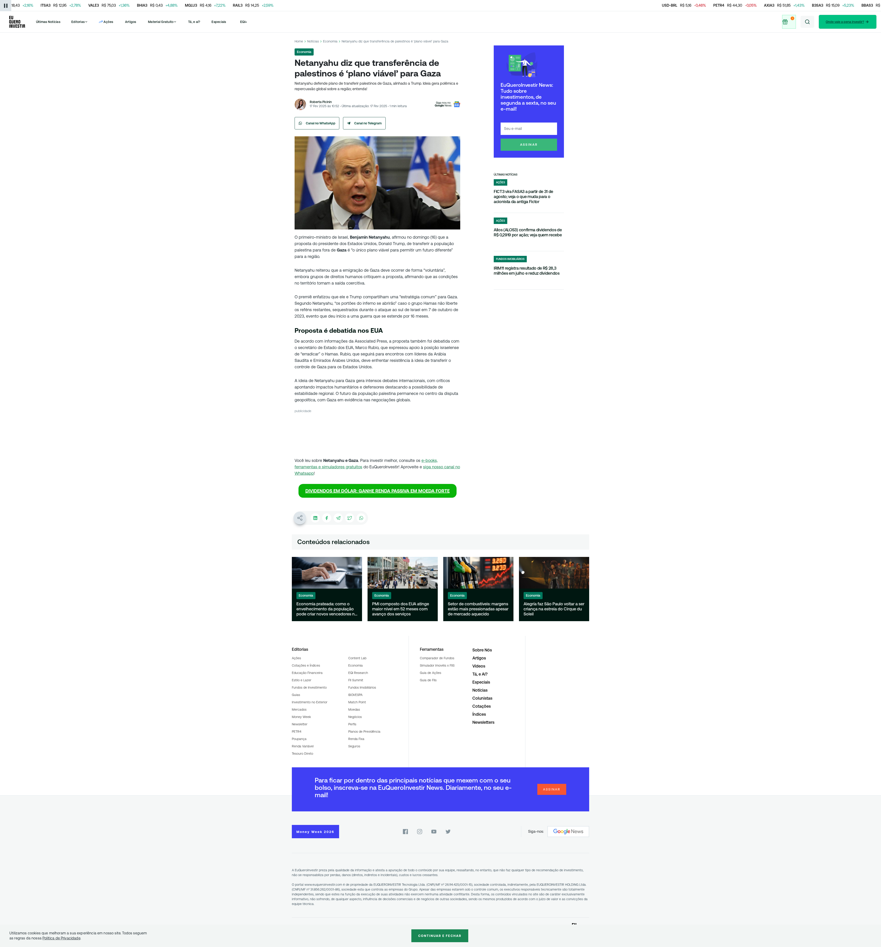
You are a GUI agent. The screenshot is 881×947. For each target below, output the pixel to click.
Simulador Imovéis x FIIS (437, 665)
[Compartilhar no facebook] (326, 517)
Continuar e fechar (439, 936)
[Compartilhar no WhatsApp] (361, 517)
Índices (479, 714)
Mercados (299, 709)
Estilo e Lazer (301, 680)
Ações (296, 658)
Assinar (529, 144)
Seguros (354, 746)
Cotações (481, 706)
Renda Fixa (356, 739)
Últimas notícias (505, 174)
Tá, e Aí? (480, 674)
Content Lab (357, 658)
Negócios (355, 717)
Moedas (354, 709)
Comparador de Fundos (437, 658)
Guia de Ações (430, 673)
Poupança (299, 739)
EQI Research (358, 673)
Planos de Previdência (364, 731)
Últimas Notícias (48, 22)
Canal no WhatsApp (320, 123)
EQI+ (243, 22)
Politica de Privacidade (61, 938)
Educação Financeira (307, 673)
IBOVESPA (355, 695)
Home (299, 41)
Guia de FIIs (428, 680)
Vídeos (478, 666)
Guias (296, 695)
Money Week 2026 (315, 832)
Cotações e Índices (306, 665)
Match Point (357, 702)
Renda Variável (303, 746)
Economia (330, 41)
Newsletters (483, 722)
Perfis (352, 724)
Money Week (301, 717)
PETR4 (296, 731)
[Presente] (789, 22)
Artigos (130, 22)
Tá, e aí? (194, 22)
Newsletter (299, 724)
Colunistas (482, 698)
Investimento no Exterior (309, 702)
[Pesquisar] (807, 22)
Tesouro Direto (302, 753)
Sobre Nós (482, 650)
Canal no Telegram (368, 123)
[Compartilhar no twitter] (349, 517)
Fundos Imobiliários (362, 687)
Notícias (313, 41)
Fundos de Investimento (309, 687)
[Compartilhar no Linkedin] (315, 517)
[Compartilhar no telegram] (338, 517)
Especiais (219, 22)
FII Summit (355, 680)
